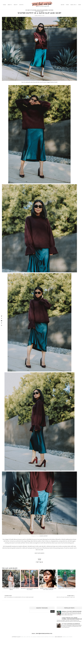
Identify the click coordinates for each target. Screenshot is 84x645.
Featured (50, 10)
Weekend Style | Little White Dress (11, 589)
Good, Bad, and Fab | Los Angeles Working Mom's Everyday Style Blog (37, 636)
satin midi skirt (39, 11)
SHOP (79, 4)
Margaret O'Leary (35, 536)
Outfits (21, 4)
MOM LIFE (73, 4)
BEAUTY (16, 4)
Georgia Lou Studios (67, 636)
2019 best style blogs (30, 10)
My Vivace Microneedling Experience (71, 623)
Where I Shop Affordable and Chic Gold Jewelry (48, 589)
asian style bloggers (42, 10)
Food (67, 4)
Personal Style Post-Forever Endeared (71, 611)
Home (4, 4)
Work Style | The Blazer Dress (66, 588)
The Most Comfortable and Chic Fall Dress (29, 589)
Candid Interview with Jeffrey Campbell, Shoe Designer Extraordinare (72, 618)
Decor (62, 4)
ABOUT (9, 4)
